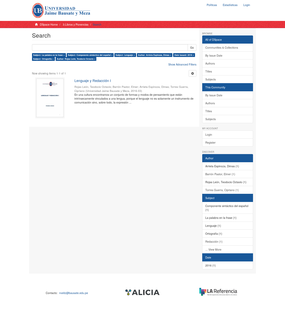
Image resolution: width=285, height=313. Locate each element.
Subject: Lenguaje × (125, 54)
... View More (213, 249)
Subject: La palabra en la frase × (49, 54)
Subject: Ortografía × (43, 58)
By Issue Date (213, 55)
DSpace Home (49, 24)
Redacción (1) (214, 241)
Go (192, 47)
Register (210, 142)
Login (208, 134)
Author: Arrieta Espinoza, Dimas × (154, 54)
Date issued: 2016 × (184, 54)
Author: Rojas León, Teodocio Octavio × (76, 58)
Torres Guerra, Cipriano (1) (222, 190)
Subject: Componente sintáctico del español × (90, 54)
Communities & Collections (221, 47)
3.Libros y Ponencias (75, 24)
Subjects (210, 79)
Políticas (212, 5)
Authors (210, 63)
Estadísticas (230, 5)
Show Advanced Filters (182, 64)
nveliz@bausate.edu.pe (73, 293)
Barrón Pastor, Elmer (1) (220, 174)
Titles (208, 71)
